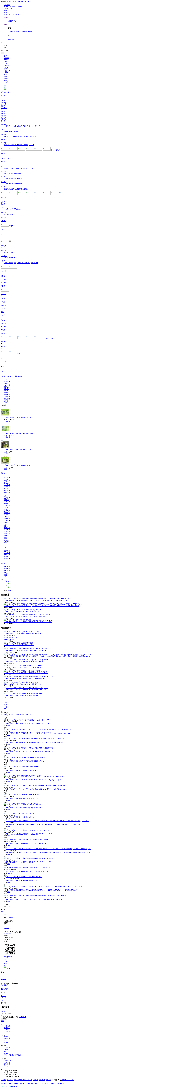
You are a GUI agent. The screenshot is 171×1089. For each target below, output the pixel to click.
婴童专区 (3, 246)
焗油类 (11, 173)
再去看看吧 (7, 934)
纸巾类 (3, 221)
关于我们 (10, 1080)
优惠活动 (7, 381)
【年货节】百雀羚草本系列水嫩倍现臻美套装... (19, 433)
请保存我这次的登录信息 (11, 1017)
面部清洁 (25, 136)
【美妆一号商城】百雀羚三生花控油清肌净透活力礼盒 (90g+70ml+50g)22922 (28, 834)
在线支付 (7, 1031)
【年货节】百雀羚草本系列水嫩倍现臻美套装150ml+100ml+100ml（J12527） (28, 622)
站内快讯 (7, 391)
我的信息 (7, 5)
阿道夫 (6, 73)
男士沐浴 (13, 189)
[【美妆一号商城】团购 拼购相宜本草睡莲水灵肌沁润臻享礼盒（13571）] (27, 720)
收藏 (8, 725)
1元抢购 (6, 496)
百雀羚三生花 (5, 158)
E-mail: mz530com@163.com (58, 1083)
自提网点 (7, 1037)
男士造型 (25, 189)
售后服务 (7, 1062)
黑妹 (47, 338)
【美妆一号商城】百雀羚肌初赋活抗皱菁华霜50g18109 (21, 798)
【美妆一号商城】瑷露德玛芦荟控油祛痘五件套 (19, 817)
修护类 (20, 173)
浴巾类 (3, 234)
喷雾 (34, 136)
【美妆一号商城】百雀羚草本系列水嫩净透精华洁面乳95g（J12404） (26, 673)
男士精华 (19, 145)
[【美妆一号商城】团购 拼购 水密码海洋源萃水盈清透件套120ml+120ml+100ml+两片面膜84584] (34, 738)
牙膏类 (3, 320)
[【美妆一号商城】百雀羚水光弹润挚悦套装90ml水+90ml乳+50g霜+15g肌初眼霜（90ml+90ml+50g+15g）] (37, 598)
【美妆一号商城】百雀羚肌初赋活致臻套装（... (19, 449)
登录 (11, 917)
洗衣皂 (20, 209)
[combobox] (9, 51)
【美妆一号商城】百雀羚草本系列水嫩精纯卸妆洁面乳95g (22, 695)
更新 (5, 706)
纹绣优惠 (7, 511)
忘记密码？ (22, 1017)
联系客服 (7, 1053)
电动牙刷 (4, 333)
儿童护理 (4, 261)
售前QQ (6, 959)
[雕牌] (5, 226)
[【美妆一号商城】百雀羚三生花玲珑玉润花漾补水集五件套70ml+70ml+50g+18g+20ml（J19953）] (35, 776)
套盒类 (3, 121)
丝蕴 (5, 80)
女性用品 (3, 294)
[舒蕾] (47, 194)
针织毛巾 (3, 229)
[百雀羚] (21, 150)
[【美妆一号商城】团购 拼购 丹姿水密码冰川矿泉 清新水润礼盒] (24, 757)
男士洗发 (7, 189)
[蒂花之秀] (38, 150)
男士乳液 (13, 145)
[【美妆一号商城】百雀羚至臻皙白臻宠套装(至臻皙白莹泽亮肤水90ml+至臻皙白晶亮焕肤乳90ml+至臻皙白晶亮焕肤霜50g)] (43, 604)
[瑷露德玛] (47, 150)
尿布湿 (11, 263)
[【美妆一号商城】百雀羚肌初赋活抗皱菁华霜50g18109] (22, 794)
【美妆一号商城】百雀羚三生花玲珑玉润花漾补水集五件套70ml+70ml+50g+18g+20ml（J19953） (34, 780)
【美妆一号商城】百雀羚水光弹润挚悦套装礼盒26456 (21, 770)
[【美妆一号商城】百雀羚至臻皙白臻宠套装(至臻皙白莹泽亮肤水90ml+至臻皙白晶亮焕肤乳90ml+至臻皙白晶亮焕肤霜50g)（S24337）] (46, 821)
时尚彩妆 (3, 271)
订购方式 (7, 1030)
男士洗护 (4, 187)
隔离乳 (3, 115)
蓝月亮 (11, 226)
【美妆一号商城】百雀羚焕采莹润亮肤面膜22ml (19, 645)
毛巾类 (3, 237)
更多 (5, 581)
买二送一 (7, 526)
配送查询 (7, 1038)
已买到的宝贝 (8, 6)
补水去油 (4, 108)
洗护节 (6, 515)
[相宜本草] (5, 150)
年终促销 (7, 505)
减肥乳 (3, 302)
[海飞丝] (21, 194)
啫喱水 (16, 184)
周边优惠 (7, 513)
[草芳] (38, 338)
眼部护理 (4, 110)
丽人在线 (7, 387)
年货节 (3, 346)
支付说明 (7, 1040)
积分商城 (7, 385)
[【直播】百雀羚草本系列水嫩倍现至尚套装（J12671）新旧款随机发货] (27, 614)
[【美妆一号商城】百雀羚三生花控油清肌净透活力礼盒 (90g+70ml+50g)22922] (28, 830)
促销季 (6, 535)
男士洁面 (7, 145)
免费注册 (26, 1)
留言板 (6, 389)
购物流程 (7, 1028)
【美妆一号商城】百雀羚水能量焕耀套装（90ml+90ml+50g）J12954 (25, 661)
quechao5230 (8, 956)
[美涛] (30, 194)
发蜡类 (11, 184)
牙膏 (15, 263)
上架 (5, 700)
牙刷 (18, 263)
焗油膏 (11, 178)
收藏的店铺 (15, 14)
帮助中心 (11, 39)
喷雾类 (20, 184)
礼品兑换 (7, 529)
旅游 (2, 366)
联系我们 (16, 1080)
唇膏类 (3, 139)
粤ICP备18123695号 (67, 1080)
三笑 (44, 338)
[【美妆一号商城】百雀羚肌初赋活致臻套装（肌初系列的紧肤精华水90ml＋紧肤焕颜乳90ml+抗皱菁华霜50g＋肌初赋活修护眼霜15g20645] (47, 849)
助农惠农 (3, 361)
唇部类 (3, 279)
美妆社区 (7, 394)
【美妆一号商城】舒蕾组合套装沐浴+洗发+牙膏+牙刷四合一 (23, 633)
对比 (5, 725)
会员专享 (7, 520)
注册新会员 (7, 1049)
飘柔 (5, 76)
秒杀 (2, 371)
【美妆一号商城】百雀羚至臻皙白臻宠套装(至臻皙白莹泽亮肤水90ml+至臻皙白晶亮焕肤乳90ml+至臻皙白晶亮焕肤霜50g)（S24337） (45, 824)
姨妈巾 (3, 305)
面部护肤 (4, 117)
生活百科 (7, 396)
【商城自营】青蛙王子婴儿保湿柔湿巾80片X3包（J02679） (23, 667)
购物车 (6, 10)
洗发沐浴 (3, 161)
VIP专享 (6, 507)
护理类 (11, 168)
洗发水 (11, 257)
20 (11, 854)
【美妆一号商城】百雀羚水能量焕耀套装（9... (18, 465)
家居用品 (3, 197)
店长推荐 (3, 153)
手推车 (11, 252)
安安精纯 (58, 150)
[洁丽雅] (13, 242)
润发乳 (20, 178)
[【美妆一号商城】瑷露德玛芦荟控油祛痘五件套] (20, 813)
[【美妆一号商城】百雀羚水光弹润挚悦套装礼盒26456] (21, 766)
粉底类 (3, 282)
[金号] (5, 242)
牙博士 (51, 338)
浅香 (5, 56)
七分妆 (53, 150)
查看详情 (7, 421)
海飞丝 (6, 78)
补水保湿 (4, 102)
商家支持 (7, 24)
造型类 (3, 182)
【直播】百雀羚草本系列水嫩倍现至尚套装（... (19, 417)
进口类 (3, 326)
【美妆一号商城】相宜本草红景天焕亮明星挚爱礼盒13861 (22, 611)
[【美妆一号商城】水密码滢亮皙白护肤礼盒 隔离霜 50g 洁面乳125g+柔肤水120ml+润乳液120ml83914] (36, 785)
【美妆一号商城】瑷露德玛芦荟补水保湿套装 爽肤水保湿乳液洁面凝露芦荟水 (28, 751)
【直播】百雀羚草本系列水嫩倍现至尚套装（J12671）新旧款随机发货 (26, 616)
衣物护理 (4, 202)
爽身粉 (28, 263)
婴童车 (3, 250)
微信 (5, 963)
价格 (5, 704)
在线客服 (7, 957)
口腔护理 (3, 315)
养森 (2, 312)
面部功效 (4, 119)
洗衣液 (11, 209)
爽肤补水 (13, 136)
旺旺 (5, 965)
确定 (5, 590)
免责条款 (48, 1080)
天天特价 (3, 341)
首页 (5, 379)
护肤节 (6, 509)
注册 (14, 917)
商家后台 (17, 31)
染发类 (16, 178)
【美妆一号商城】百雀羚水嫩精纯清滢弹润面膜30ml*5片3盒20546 (25, 650)
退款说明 (7, 1066)
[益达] (30, 338)
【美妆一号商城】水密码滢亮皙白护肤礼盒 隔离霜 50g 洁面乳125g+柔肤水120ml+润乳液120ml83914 (35, 789)
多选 (9, 581)
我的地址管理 (17, 6)
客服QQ (6, 961)
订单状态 (7, 1042)
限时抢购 (7, 518)
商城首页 (3, 1080)
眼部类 (3, 276)
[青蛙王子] (13, 268)
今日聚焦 (7, 392)
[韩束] (13, 150)
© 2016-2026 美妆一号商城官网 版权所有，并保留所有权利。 (20, 1083)
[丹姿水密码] (30, 150)
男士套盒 (25, 145)
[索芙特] (38, 194)
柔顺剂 (6, 209)
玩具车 (6, 252)
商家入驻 (11, 31)
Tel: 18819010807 (44, 1083)
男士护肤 (4, 143)
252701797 (6, 1086)
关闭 (2, 1001)
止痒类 (16, 168)
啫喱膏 (6, 184)
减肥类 (3, 298)
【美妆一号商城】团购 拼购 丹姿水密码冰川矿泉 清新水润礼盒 (24, 761)
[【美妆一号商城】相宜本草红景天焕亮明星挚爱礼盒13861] (23, 609)
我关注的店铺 (8, 8)
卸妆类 (16, 131)
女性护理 (27, 168)
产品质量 (7, 1064)
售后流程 (23, 31)
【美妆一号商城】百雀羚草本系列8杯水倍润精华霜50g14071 (23, 808)
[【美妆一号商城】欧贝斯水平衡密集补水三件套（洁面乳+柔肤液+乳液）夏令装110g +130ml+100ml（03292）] (39, 729)
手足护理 (4, 106)
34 (11, 845)
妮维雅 (6, 60)
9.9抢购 (6, 516)
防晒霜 (3, 113)
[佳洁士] (5, 338)
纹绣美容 (7, 528)
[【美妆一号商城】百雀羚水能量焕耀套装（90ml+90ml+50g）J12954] (26, 839)
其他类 (3, 330)
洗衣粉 (16, 209)
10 (11, 781)
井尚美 (6, 82)
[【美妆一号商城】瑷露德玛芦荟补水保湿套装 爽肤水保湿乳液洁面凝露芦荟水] (29, 748)
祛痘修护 (19, 126)
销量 (5, 702)
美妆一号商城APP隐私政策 (12, 1055)
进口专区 (7, 477)
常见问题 (29, 31)
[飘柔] (13, 194)
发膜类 (6, 178)
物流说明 (7, 1051)
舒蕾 (5, 61)
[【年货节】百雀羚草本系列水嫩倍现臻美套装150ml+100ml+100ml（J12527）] (28, 620)
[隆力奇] (55, 194)
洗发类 (3, 171)
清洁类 (3, 217)
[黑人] (21, 338)
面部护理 (3, 95)
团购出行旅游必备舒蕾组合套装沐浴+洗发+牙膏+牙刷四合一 (23, 684)
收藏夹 (6, 12)
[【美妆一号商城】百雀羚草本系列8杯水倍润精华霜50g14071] (23, 804)
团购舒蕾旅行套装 (10, 639)
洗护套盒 (21, 168)
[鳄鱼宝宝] (5, 268)
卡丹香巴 (7, 67)
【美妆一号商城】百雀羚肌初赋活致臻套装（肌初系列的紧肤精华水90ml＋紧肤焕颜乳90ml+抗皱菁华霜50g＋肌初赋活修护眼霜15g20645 (47, 656)
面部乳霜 (7, 136)
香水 (31, 168)
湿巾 (36, 263)
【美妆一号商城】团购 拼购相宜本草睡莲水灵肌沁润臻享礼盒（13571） (27, 723)
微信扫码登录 (19, 1)
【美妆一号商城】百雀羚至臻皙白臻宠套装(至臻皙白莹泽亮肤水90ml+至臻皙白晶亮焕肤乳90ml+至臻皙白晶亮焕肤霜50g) (42, 606)
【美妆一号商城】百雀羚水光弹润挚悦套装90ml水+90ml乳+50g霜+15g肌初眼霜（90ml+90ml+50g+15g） (36, 600)
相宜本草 (7, 71)
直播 (2, 356)
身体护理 (4, 166)
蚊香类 (6, 214)
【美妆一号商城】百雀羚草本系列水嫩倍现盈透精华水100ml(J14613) (25, 689)
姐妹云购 (14, 1086)
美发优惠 (7, 492)
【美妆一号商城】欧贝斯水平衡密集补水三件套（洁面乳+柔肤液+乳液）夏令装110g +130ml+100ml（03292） (38, 733)
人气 (5, 708)
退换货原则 (7, 1060)
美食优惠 (7, 501)
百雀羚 (6, 69)
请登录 (12, 1)
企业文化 (23, 1080)
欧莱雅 (6, 58)
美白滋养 (4, 104)
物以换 (6, 524)
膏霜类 (33, 263)
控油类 (6, 173)
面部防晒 (4, 111)
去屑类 (16, 173)
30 (11, 873)
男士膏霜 (31, 145)
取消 (9, 590)
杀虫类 (3, 204)
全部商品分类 (5, 92)
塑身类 (6, 503)
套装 (15, 257)
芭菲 (5, 74)
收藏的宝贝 (7, 14)
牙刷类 (3, 323)
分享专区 (7, 533)
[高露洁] (13, 338)
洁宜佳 (6, 63)
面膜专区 (4, 100)
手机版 (6, 17)
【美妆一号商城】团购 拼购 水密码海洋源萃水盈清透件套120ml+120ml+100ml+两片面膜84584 (33, 742)
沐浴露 (6, 168)
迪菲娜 (6, 65)
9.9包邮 (6, 500)
